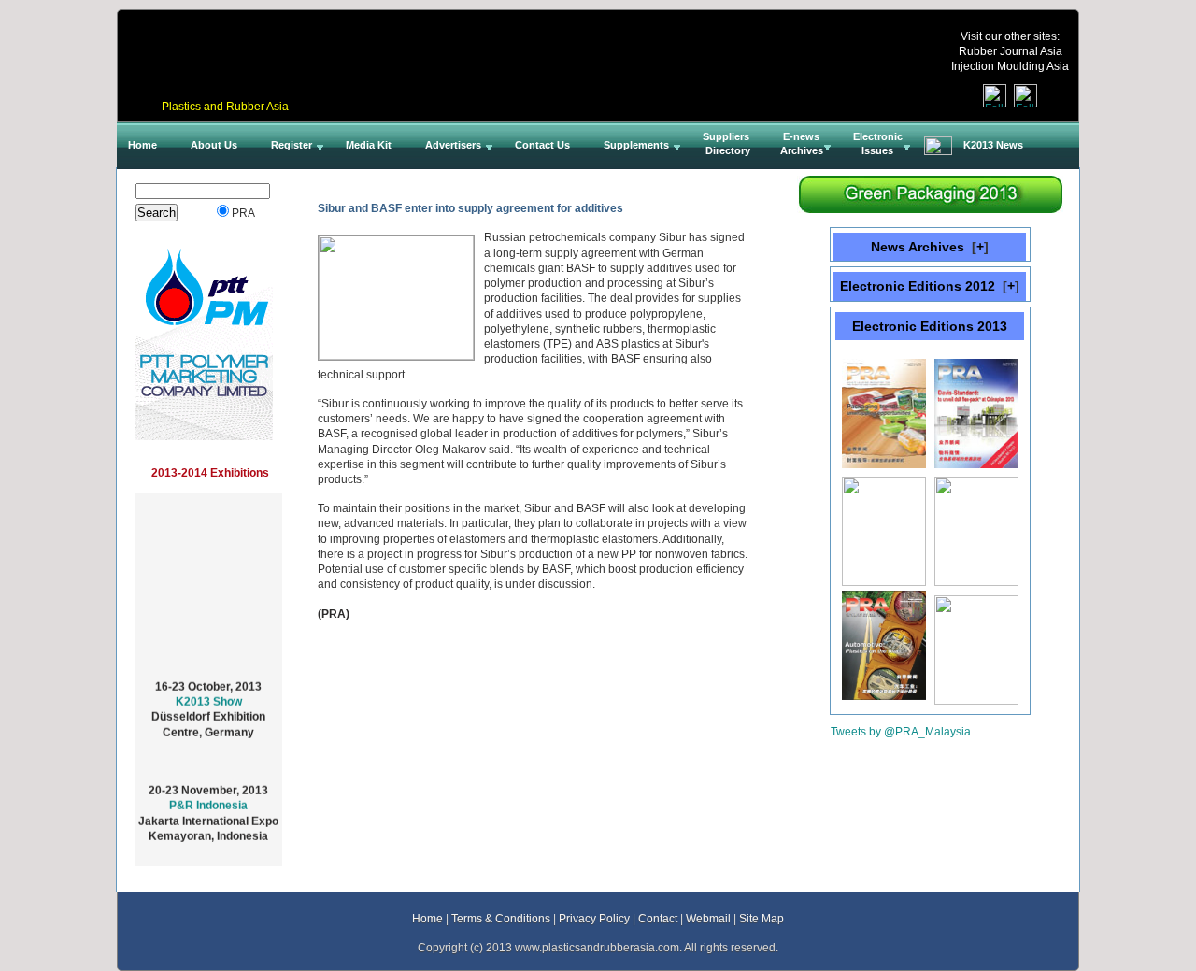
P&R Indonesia (208, 800)
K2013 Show (209, 697)
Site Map (761, 918)
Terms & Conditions (500, 918)
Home (427, 918)
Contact (657, 918)
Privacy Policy (594, 918)
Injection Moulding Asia (1010, 66)
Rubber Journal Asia (1010, 51)
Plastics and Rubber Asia (225, 106)
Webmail (708, 918)
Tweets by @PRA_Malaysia (901, 731)
